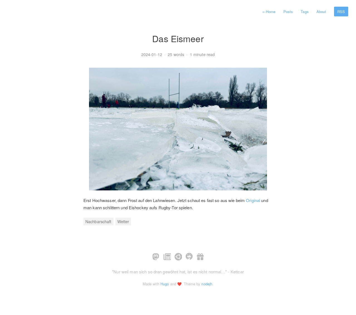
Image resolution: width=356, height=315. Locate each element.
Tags (304, 11)
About (321, 11)
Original (253, 200)
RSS (341, 11)
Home (269, 11)
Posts (288, 11)
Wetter (123, 221)
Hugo (164, 283)
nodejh (206, 283)
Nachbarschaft (98, 221)
